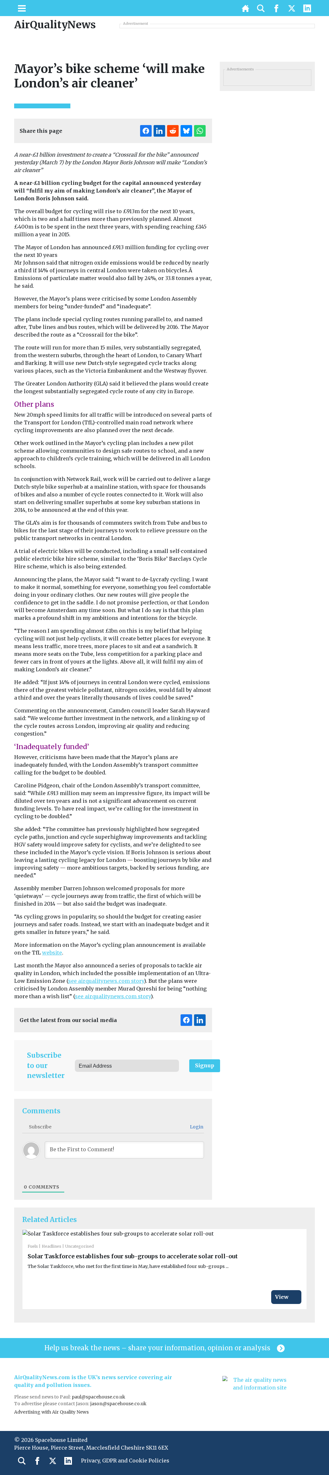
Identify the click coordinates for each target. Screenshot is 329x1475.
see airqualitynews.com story (106, 981)
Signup (204, 1065)
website (52, 952)
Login (196, 1127)
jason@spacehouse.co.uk (118, 1404)
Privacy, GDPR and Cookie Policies (125, 1460)
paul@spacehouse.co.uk (99, 1397)
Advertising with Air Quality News (51, 1412)
